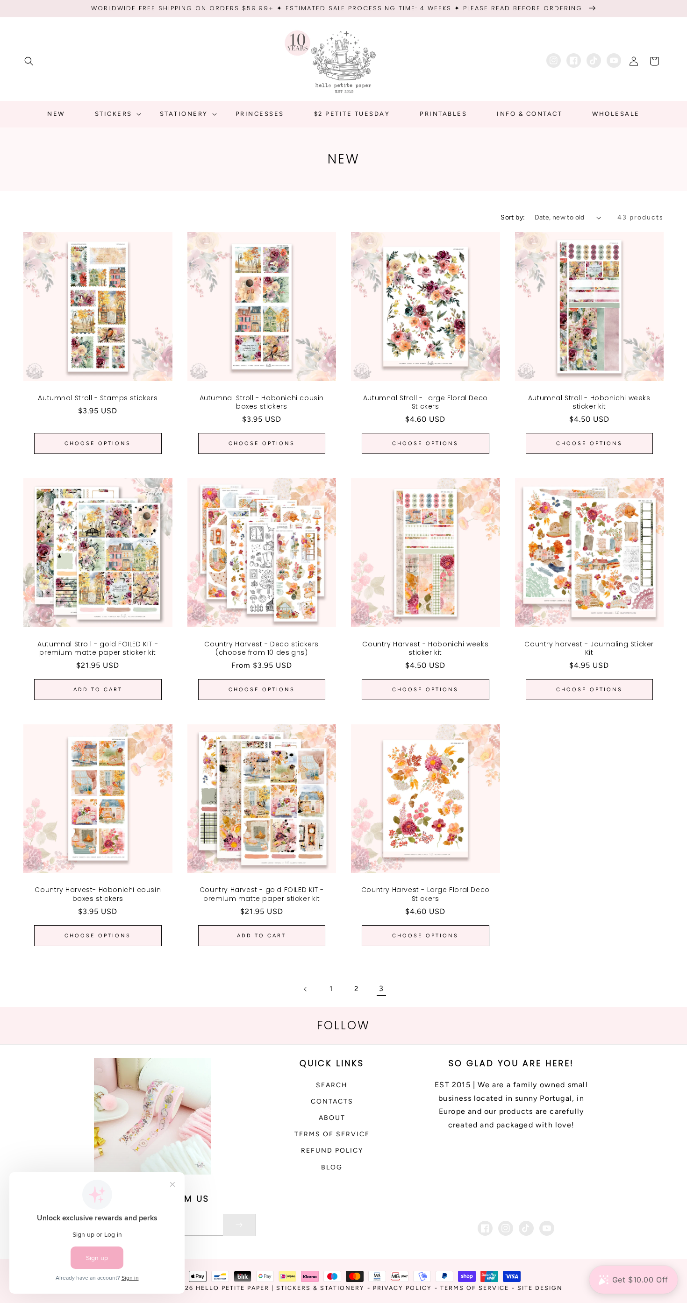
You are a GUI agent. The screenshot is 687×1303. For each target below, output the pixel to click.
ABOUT (332, 1118)
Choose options (97, 443)
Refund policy (332, 1150)
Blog (332, 1167)
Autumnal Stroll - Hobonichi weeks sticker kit (589, 402)
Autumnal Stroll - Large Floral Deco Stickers (425, 402)
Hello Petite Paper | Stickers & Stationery (280, 1287)
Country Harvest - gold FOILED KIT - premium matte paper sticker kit (262, 893)
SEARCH (332, 1085)
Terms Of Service (474, 1287)
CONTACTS (332, 1101)
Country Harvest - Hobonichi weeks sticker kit (425, 648)
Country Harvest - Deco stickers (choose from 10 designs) (261, 648)
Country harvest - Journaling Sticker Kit (589, 648)
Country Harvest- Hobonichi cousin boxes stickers (98, 893)
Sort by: (513, 217)
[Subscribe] (239, 1225)
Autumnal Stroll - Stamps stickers (97, 398)
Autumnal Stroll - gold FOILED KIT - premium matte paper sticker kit (97, 648)
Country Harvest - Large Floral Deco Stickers (425, 893)
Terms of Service (332, 1134)
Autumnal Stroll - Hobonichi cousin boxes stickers (262, 402)
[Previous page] (305, 989)
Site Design (540, 1287)
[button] (29, 61)
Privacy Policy (402, 1287)
